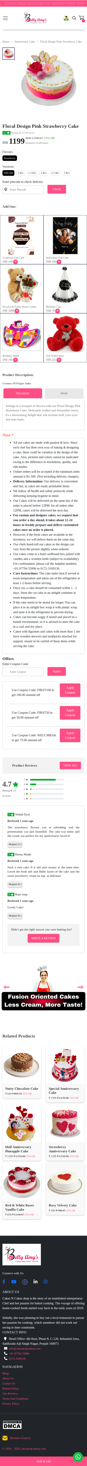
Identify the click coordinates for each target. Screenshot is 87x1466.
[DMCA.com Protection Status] (14, 1377)
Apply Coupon (70, 690)
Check (57, 189)
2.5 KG (55, 172)
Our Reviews (9, 1345)
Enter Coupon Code (15, 664)
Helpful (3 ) (15, 844)
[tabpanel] (43, 413)
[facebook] (3, 1234)
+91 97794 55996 (19, 1305)
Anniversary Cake (24, 41)
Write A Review (43, 938)
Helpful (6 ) (15, 884)
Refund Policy (10, 1340)
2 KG (44, 172)
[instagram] (45, 1234)
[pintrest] (25, 1234)
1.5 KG (32, 172)
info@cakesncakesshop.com (25, 1300)
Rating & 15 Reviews (19, 132)
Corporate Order (20, 1411)
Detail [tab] (64, 393)
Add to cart (43, 1461)
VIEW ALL (70, 765)
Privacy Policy (10, 1355)
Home (5, 41)
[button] (66, 18)
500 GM (8, 172)
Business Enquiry (20, 1389)
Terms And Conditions (15, 1350)
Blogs (5, 1325)
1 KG (20, 172)
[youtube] (13, 1234)
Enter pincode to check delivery (22, 181)
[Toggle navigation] (5, 18)
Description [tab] (22, 393)
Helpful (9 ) (15, 915)
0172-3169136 (17, 1310)
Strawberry (10, 158)
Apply (57, 671)
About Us (7, 1330)
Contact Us (8, 1335)
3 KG (67, 172)
